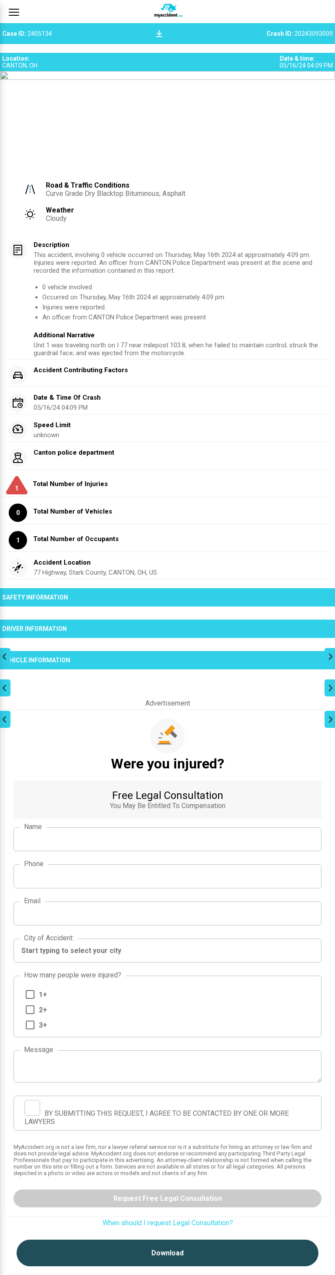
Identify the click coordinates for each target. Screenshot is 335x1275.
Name (33, 827)
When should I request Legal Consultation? (168, 1223)
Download (167, 1253)
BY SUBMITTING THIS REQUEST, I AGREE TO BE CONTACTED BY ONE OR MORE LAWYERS (156, 1117)
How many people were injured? (72, 975)
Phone (34, 864)
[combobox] (167, 951)
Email (32, 901)
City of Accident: (49, 938)
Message (38, 1049)
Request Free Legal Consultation (167, 1198)
